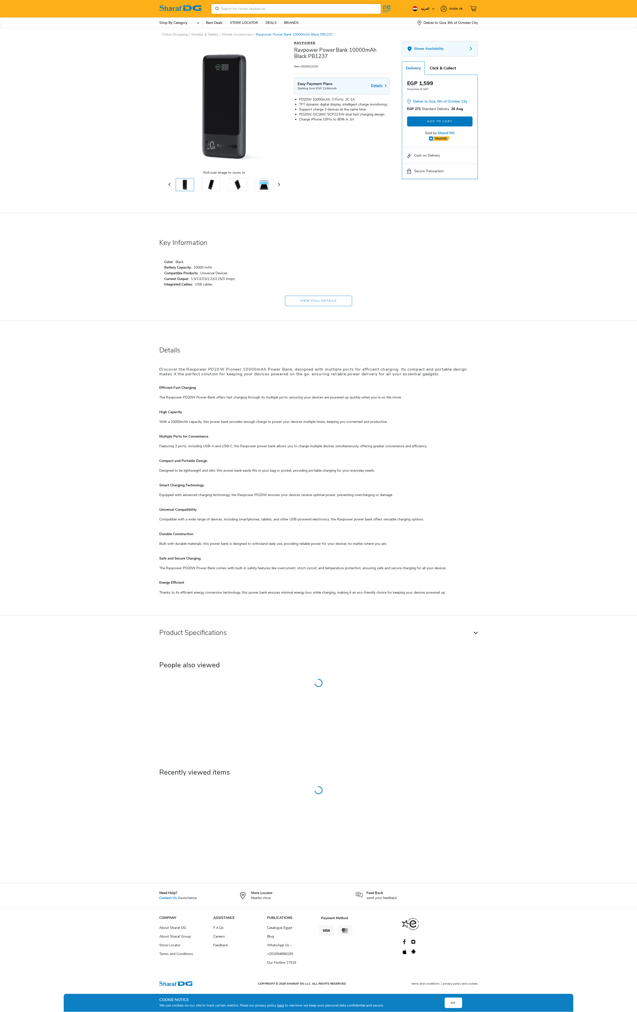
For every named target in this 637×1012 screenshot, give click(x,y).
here (280, 1005)
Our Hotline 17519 (281, 962)
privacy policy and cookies (460, 984)
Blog (270, 936)
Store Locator (170, 945)
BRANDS (291, 22)
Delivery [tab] (413, 68)
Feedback (220, 945)
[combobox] (296, 9)
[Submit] (216, 8)
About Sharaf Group (175, 936)
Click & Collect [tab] (443, 68)
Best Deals (214, 22)
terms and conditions (426, 984)
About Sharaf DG (172, 927)
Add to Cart (439, 121)
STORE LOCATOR (244, 22)
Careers (219, 936)
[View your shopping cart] (474, 8)
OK (453, 1003)
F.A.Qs (218, 927)
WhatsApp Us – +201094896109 (280, 949)
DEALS (271, 22)
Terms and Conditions (176, 954)
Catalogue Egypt (279, 927)
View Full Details (318, 301)
